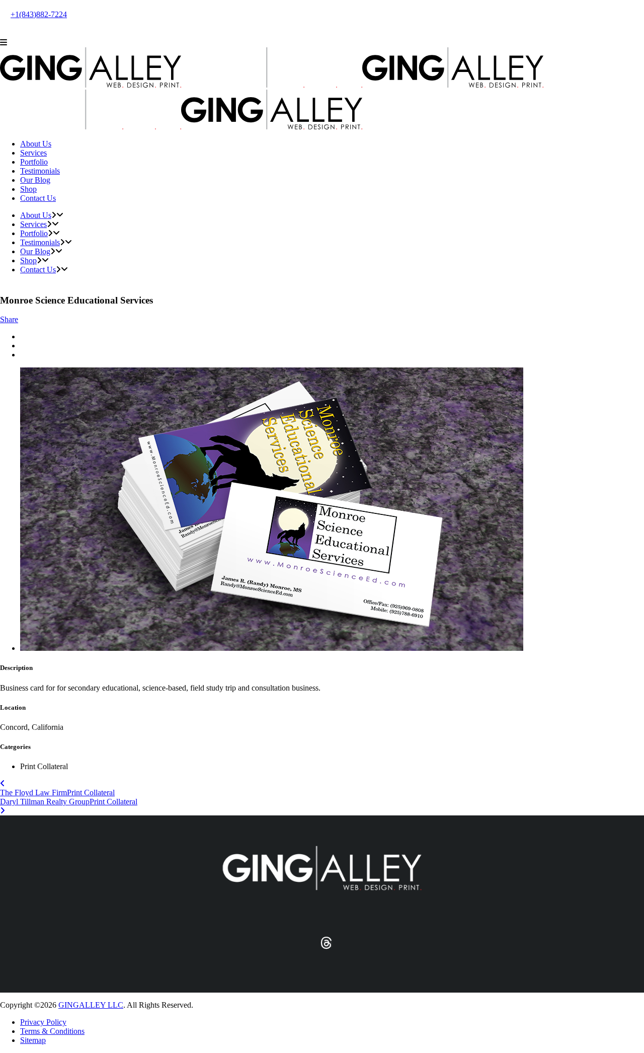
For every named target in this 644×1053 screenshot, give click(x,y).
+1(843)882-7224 (39, 14)
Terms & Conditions (52, 1031)
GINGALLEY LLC (90, 1005)
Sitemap (33, 1040)
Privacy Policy (43, 1022)
